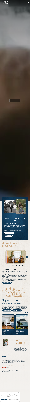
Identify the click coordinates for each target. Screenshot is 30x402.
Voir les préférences (16, 399)
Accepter (4, 399)
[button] (18, 392)
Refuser (10, 399)
